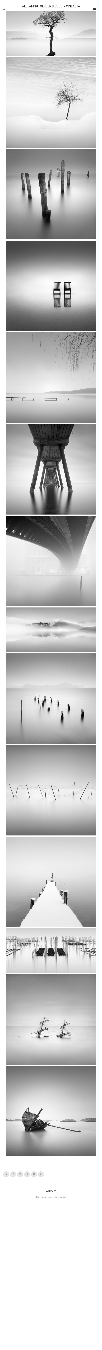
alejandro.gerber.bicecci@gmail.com (51, 1197)
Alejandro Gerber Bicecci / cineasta (51, 6)
